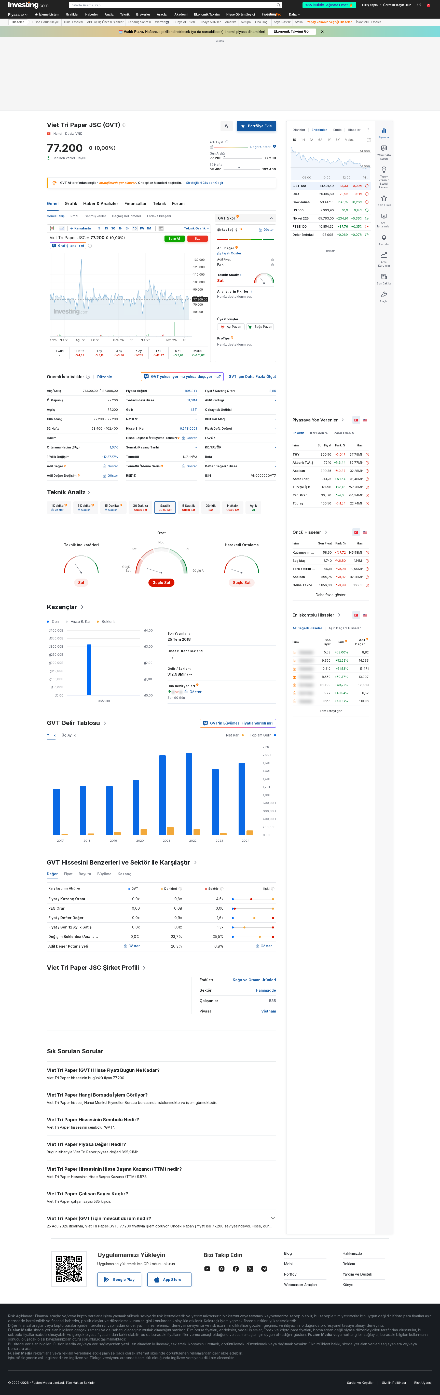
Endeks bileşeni (159, 216)
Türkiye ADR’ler (210, 22)
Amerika (231, 22)
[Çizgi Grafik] (61, 228)
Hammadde (266, 990)
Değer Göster (260, 147)
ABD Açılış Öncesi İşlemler (105, 22)
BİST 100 (299, 186)
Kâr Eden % (319, 433)
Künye (348, 1284)
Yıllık (51, 735)
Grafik (71, 203)
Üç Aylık (69, 735)
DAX (296, 194)
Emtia (337, 130)
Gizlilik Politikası (394, 1383)
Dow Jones (301, 202)
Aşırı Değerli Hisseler (344, 628)
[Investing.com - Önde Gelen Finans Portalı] (28, 5)
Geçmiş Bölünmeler (126, 216)
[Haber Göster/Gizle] (161, 228)
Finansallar (136, 203)
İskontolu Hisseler (368, 22)
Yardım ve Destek (357, 1274)
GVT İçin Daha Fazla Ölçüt (252, 376)
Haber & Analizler (100, 203)
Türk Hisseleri (73, 22)
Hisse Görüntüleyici (240, 14)
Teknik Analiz (66, 492)
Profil (74, 216)
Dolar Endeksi (303, 235)
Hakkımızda (352, 1253)
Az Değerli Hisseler (307, 628)
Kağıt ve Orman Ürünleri (254, 980)
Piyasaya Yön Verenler (315, 419)
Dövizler (299, 130)
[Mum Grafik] (52, 228)
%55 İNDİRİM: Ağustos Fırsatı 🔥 (329, 5)
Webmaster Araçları (300, 1284)
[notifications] (419, 4)
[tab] (59, 507)
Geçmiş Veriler (95, 216)
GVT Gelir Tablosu (73, 723)
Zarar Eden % (344, 433)
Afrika (299, 22)
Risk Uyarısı (423, 1383)
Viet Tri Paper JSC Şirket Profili (93, 967)
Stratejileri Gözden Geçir (204, 183)
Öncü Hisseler (307, 532)
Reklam (349, 1264)
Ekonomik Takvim (207, 14)
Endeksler (319, 130)
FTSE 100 (300, 226)
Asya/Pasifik (282, 22)
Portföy (290, 1274)
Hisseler (18, 22)
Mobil (288, 1264)
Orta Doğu (262, 22)
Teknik (159, 203)
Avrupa (246, 22)
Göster (134, 946)
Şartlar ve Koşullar (360, 1383)
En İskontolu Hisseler (313, 615)
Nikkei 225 (301, 218)
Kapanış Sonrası (139, 22)
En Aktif (298, 433)
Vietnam (268, 1011)
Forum (178, 203)
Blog (288, 1253)
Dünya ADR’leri (184, 22)
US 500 (298, 210)
